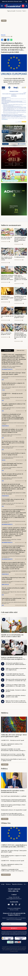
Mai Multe (5, 764)
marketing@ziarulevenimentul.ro (14, 898)
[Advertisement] (16, 22)
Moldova (8, 884)
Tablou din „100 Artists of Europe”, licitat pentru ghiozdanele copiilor (12, 1)
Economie (18, 11)
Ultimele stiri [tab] (7, 350)
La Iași (2, 884)
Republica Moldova (17, 884)
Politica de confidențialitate (14, 908)
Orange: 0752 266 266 (14, 897)
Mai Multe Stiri (6, 874)
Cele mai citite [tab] (20, 350)
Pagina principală (11, 11)
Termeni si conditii (14, 909)
